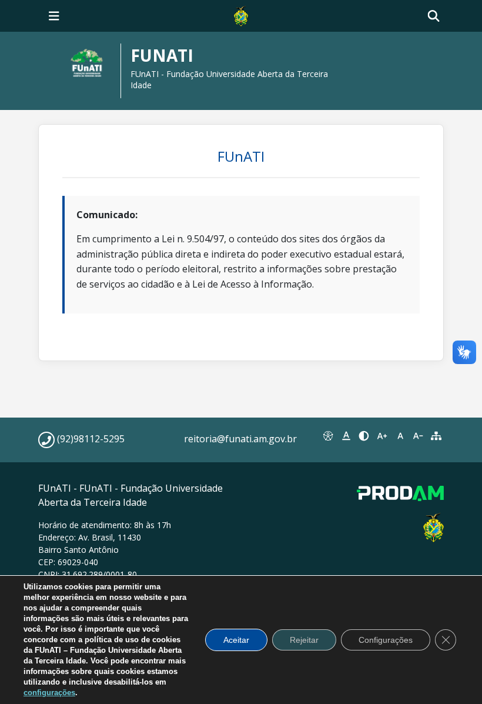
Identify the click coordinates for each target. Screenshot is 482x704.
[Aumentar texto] (382, 436)
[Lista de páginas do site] (436, 436)
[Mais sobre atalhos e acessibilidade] (328, 436)
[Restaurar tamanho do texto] (400, 436)
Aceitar (236, 640)
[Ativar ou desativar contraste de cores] (364, 436)
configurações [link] (49, 692)
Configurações (386, 640)
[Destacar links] (346, 436)
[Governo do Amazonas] (241, 14)
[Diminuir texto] (418, 436)
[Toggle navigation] (54, 16)
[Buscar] (433, 16)
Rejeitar (304, 640)
